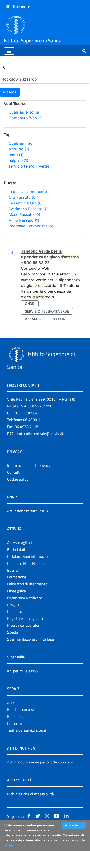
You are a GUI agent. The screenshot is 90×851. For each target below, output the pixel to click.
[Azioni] (8, 6)
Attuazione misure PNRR (27, 511)
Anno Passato (24, 220)
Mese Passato (24, 214)
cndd (16, 154)
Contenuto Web (26, 117)
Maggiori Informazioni (20, 845)
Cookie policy (17, 479)
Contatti (14, 472)
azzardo (19, 149)
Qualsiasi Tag (21, 143)
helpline (18, 160)
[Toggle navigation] (9, 51)
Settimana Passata (29, 208)
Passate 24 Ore (26, 203)
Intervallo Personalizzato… (33, 226)
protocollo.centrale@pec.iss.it (39, 433)
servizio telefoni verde (32, 166)
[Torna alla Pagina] (4, 67)
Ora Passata (23, 197)
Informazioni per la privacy (28, 465)
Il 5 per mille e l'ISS (22, 671)
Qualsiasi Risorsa (24, 112)
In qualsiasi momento (28, 191)
